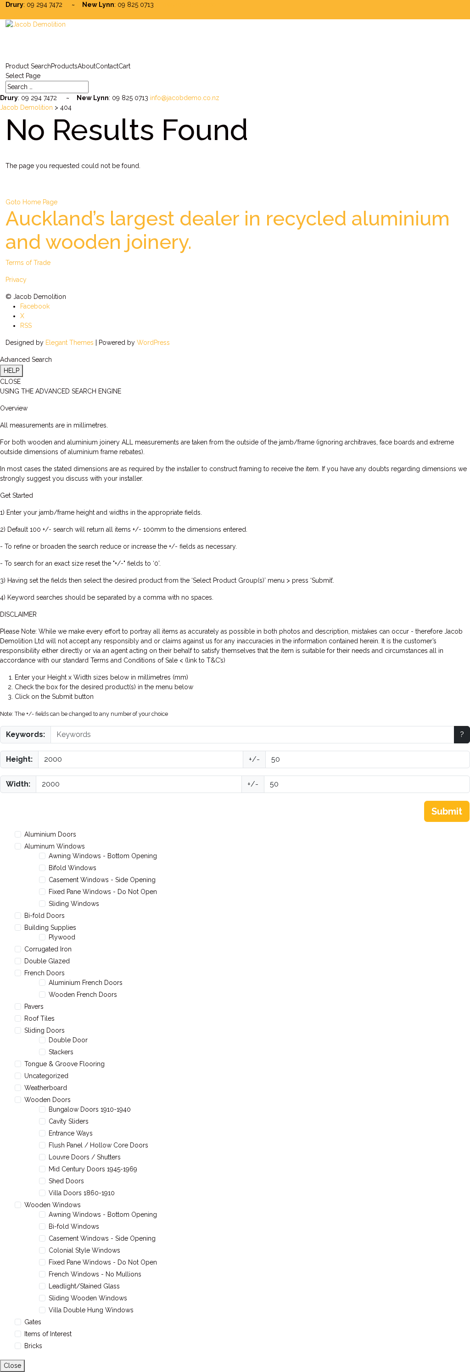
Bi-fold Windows (74, 1226)
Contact (106, 66)
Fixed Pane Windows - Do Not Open (103, 891)
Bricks (33, 1346)
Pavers (34, 1006)
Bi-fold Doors (44, 915)
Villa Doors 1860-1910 (82, 1193)
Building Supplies (50, 927)
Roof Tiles (39, 1018)
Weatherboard (45, 1087)
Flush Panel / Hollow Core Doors (98, 1145)
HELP (11, 370)
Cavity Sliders (69, 1121)
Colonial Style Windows (84, 1250)
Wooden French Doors (83, 994)
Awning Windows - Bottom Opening (103, 856)
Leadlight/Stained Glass (84, 1286)
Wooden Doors (47, 1099)
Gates (32, 1322)
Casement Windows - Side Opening (102, 879)
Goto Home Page (31, 202)
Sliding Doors (44, 1030)
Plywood (62, 937)
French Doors (44, 973)
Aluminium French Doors (86, 982)
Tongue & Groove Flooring (64, 1064)
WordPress (153, 342)
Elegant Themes (69, 342)
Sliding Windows (74, 903)
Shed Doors (66, 1181)
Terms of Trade (28, 262)
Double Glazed (47, 961)
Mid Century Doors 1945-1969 (93, 1169)
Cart (124, 66)
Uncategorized (46, 1076)
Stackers (61, 1052)
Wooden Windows (52, 1205)
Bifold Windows (72, 868)
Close (12, 1365)
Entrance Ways (71, 1133)
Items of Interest (48, 1334)
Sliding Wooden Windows (88, 1298)
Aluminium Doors (50, 834)
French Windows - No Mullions (95, 1274)
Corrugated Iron (48, 949)
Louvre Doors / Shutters (85, 1157)
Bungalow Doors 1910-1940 (90, 1109)
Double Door (68, 1040)
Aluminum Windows (54, 846)
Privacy (16, 279)
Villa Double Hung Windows (91, 1310)
